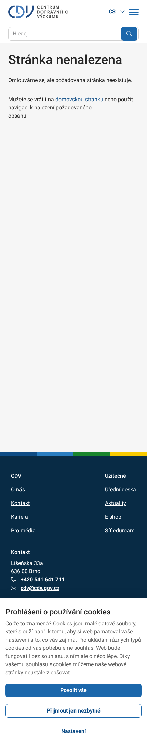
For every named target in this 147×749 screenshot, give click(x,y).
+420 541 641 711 (43, 579)
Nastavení (73, 731)
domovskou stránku (79, 99)
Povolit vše (73, 690)
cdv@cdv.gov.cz (40, 588)
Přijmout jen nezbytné (74, 710)
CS (112, 11)
